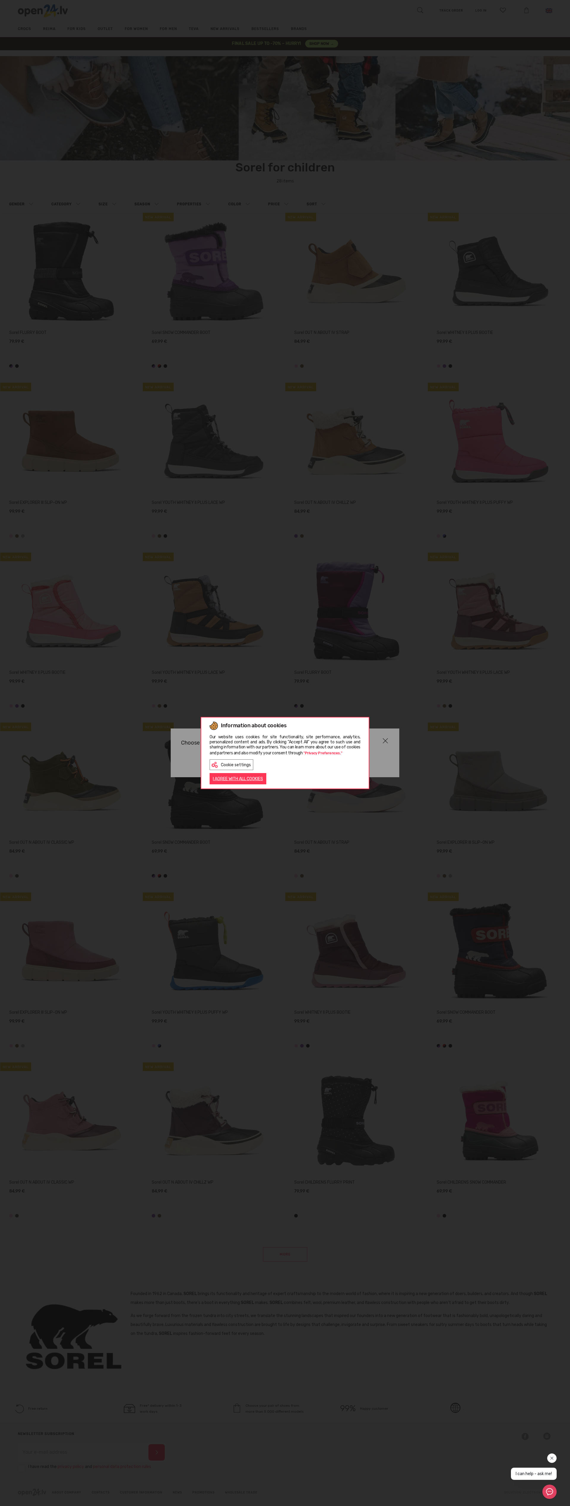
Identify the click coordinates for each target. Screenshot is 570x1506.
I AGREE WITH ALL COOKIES (238, 778)
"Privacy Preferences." (322, 753)
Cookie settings (236, 764)
